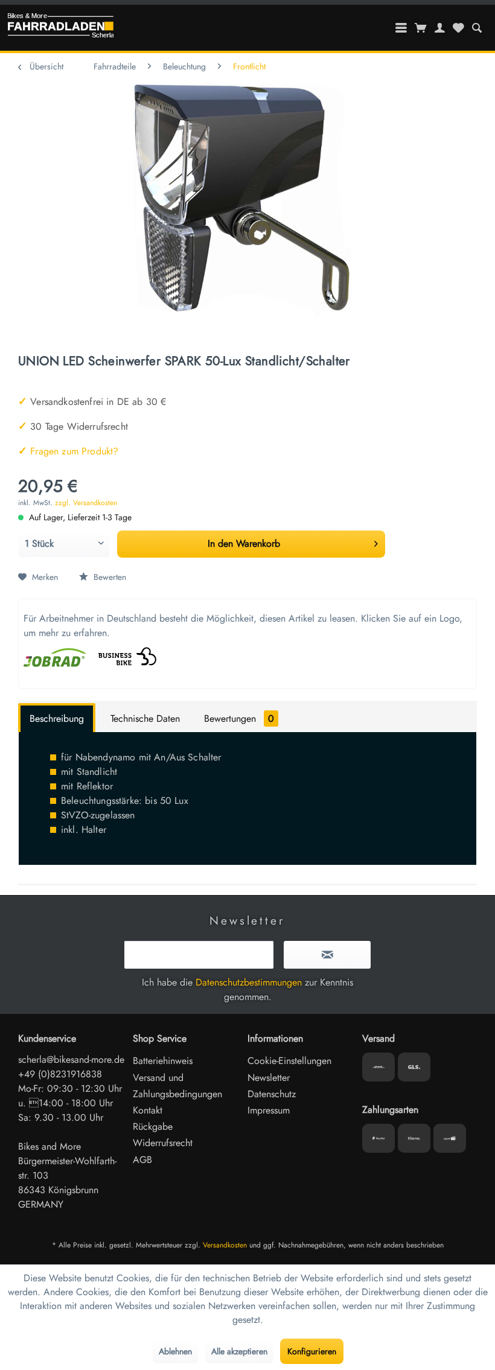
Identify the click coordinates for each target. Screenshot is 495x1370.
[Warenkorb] (421, 28)
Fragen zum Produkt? (68, 451)
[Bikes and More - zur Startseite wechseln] (60, 28)
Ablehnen (175, 1351)
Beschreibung (57, 718)
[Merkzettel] (458, 28)
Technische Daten (145, 718)
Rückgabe (153, 1126)
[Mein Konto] (440, 28)
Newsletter (269, 1078)
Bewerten (108, 577)
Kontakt (147, 1110)
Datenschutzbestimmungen (249, 982)
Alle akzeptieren (239, 1351)
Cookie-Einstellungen (289, 1061)
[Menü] (401, 28)
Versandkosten (225, 1245)
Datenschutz (272, 1094)
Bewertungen (239, 718)
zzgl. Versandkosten (86, 502)
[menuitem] (476, 28)
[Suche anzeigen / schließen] (476, 28)
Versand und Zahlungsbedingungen (177, 1086)
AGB (142, 1160)
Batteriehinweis (163, 1061)
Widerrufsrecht (163, 1143)
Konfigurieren (311, 1351)
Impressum (269, 1110)
